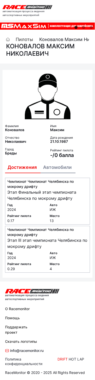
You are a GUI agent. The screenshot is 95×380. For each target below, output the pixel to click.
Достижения (22, 167)
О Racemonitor (17, 309)
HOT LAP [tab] (76, 359)
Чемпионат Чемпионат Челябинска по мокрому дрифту (40, 184)
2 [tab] (83, 27)
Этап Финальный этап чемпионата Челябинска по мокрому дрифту (41, 195)
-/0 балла (62, 155)
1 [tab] (76, 27)
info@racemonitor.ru (26, 350)
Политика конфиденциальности (23, 361)
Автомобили (57, 167)
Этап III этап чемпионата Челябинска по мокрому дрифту (47, 243)
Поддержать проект (16, 329)
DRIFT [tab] (63, 359)
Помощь (12, 318)
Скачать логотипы (21, 341)
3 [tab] (91, 27)
